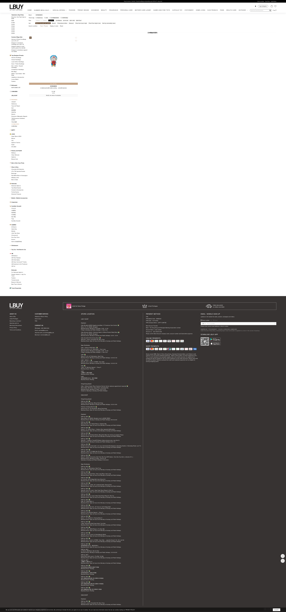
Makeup (13, 153)
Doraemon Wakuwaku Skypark (19, 116)
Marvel (13, 138)
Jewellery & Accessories (17, 77)
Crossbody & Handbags (17, 69)
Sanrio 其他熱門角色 (16, 241)
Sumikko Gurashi (15, 221)
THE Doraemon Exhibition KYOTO (18, 119)
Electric (13, 114)
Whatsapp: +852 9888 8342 (42, 328)
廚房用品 (13, 212)
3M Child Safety (15, 260)
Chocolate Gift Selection (17, 169)
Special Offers (59, 10)
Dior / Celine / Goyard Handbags (17, 66)
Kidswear (95, 10)
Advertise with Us (14, 323)
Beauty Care (14, 159)
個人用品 (13, 216)
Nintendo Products (16, 194)
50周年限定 (14, 126)
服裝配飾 (13, 110)
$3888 (13, 27)
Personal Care (126, 10)
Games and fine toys (161, 10)
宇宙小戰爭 (14, 122)
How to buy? (38, 318)
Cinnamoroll (14, 235)
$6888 (13, 33)
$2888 (13, 25)
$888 (12, 20)
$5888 (13, 31)
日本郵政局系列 (15, 124)
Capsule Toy (177, 10)
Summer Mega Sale (41, 10)
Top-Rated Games (16, 188)
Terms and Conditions (15, 330)
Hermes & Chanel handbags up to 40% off (18, 40)
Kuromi (13, 239)
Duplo (13, 144)
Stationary (14, 104)
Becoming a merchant (15, 321)
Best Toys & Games (16, 284)
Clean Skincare (15, 155)
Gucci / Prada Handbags (17, 64)
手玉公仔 (13, 208)
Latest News (273, 1)
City (12, 140)
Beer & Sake (14, 179)
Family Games (15, 192)
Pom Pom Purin (15, 237)
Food (222, 10)
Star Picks (267, 1)
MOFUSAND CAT (15, 87)
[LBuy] (16, 7)
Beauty (104, 10)
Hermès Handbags (16, 57)
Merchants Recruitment (16, 325)
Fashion (72, 10)
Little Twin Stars (15, 233)
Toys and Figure (15, 106)
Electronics (213, 10)
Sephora (13, 157)
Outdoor (242, 10)
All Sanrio (13, 227)
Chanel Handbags (16, 59)
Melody (13, 231)
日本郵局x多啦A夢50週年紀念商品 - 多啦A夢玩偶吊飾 (53, 88)
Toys (12, 218)
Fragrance (113, 10)
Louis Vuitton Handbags (17, 61)
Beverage (13, 173)
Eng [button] (274, 10)
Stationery (189, 10)
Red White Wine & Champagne (19, 175)
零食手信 (13, 112)
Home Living (200, 10)
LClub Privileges (14, 318)
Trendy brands (15, 280)
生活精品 (13, 214)
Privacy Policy (13, 327)
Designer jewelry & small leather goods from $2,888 (18, 47)
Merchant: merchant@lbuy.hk (42, 335)
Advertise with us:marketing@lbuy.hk (44, 332)
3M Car (13, 266)
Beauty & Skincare (16, 282)
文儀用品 (13, 210)
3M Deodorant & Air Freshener (19, 264)
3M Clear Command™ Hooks (19, 262)
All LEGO (13, 146)
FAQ (36, 321)
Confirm (51, 20)
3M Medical (14, 255)
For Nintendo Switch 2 (17, 272)
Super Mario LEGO (16, 136)
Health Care (231, 10)
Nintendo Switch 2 (16, 185)
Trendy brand (83, 10)
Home (30, 10)
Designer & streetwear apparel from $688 (19, 50)
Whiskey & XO (15, 177)
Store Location (260, 1)
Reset (61, 26)
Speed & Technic (15, 142)
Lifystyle (13, 101)
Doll (12, 108)
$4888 (13, 29)
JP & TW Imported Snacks (18, 171)
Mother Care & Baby (143, 10)
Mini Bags (14, 71)
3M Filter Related (15, 258)
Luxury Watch (14, 79)
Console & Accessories (17, 190)
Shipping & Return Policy (41, 316)
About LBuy (13, 316)
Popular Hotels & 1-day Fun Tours (18, 275)
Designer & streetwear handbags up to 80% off (17, 43)
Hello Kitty (14, 229)
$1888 (13, 22)
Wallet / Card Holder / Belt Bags (18, 74)
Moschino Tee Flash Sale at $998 (18, 17)
